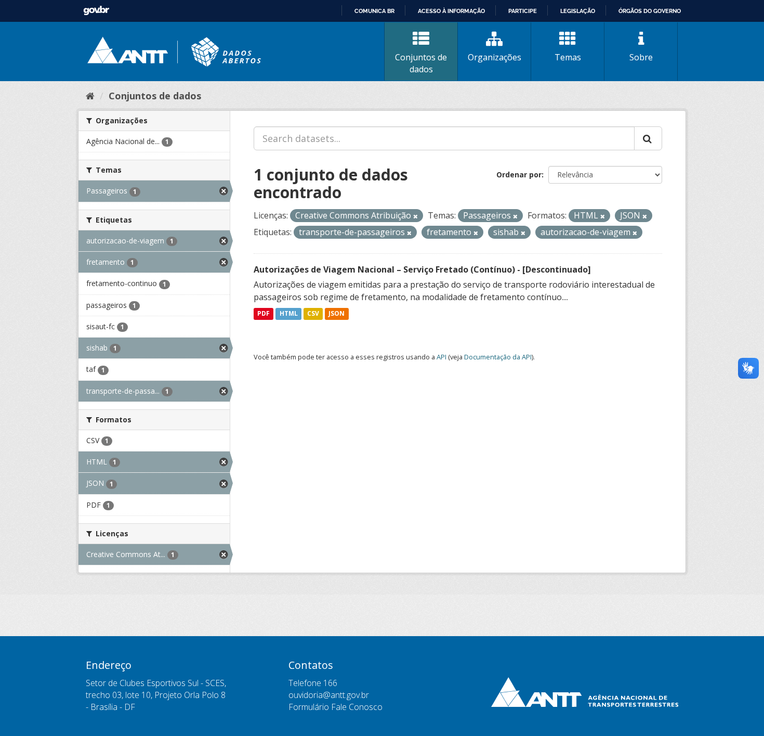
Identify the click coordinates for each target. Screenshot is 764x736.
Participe (522, 11)
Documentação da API (498, 356)
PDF (263, 313)
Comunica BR (374, 11)
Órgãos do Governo (649, 11)
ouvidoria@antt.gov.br (328, 695)
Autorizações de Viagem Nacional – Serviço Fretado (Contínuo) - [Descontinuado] (422, 269)
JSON (336, 313)
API (441, 356)
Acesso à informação (451, 11)
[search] (648, 138)
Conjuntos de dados (421, 63)
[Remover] (415, 216)
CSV (313, 313)
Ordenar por (519, 174)
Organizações (494, 57)
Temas (568, 57)
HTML (289, 313)
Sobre (641, 57)
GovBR (96, 11)
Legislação (577, 11)
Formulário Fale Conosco (335, 707)
